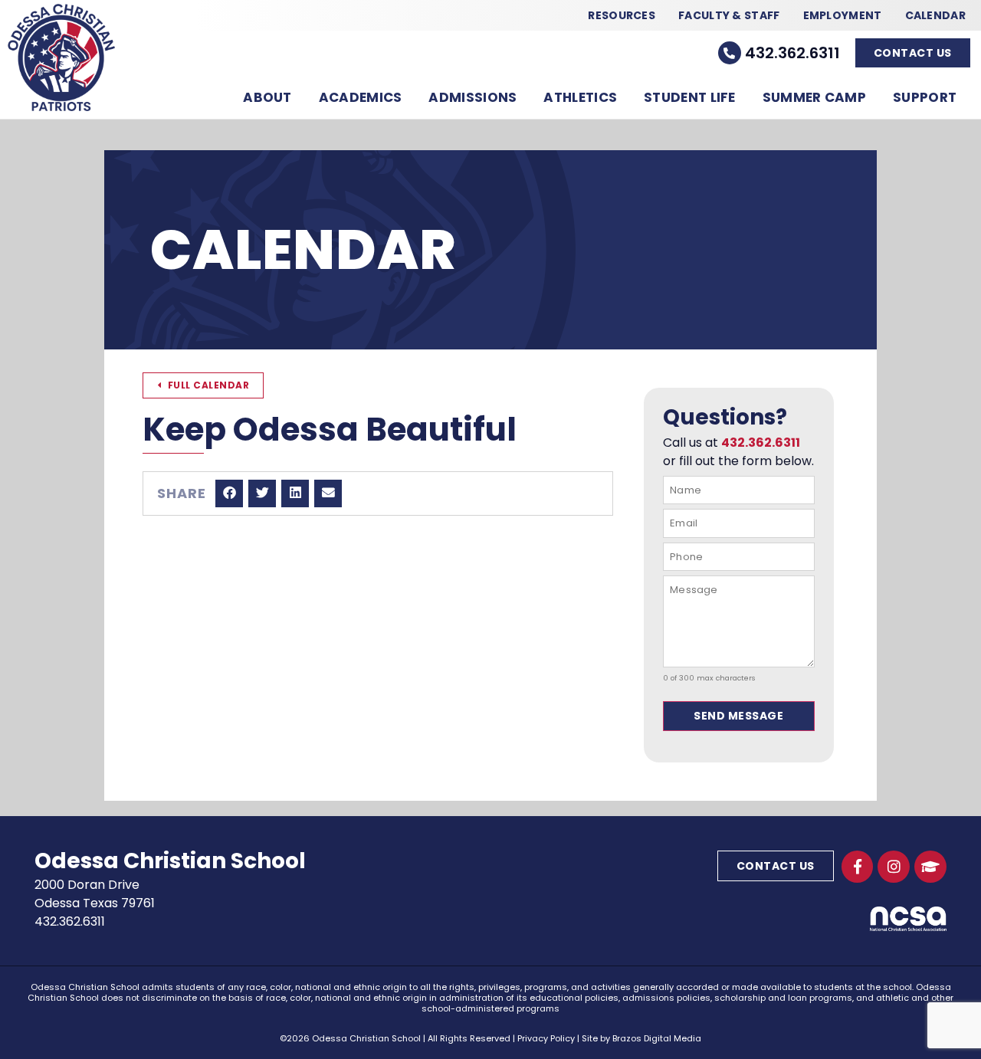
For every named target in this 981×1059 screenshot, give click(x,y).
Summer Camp (814, 97)
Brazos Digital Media (656, 1038)
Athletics (580, 97)
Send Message (738, 715)
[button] (229, 493)
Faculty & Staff (729, 15)
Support (924, 97)
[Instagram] (894, 867)
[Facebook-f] (858, 867)
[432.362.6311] (729, 52)
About (267, 97)
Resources (621, 15)
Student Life (690, 97)
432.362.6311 (792, 53)
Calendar (935, 15)
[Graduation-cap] (930, 867)
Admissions (472, 97)
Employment (842, 15)
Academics (360, 97)
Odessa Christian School (170, 861)
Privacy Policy (546, 1038)
